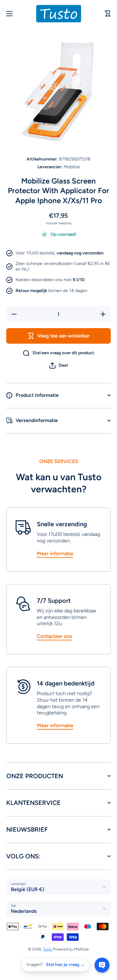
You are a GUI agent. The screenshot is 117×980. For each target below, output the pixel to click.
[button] (58, 365)
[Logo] (58, 13)
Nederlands (24, 911)
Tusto (47, 949)
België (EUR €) (27, 889)
